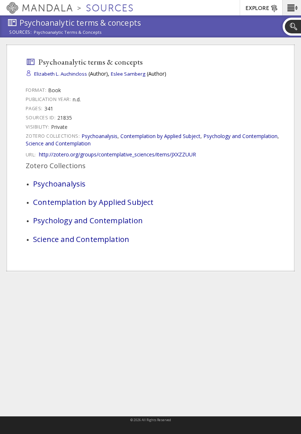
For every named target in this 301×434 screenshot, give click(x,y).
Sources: (20, 32)
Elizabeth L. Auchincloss (60, 73)
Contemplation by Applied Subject (160, 136)
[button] (291, 7)
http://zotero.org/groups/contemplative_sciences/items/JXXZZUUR (117, 154)
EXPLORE (257, 8)
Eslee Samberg (128, 73)
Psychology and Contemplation (240, 136)
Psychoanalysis (99, 136)
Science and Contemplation (58, 143)
